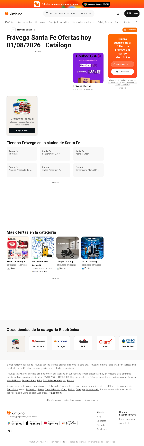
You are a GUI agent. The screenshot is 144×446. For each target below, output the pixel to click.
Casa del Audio (52, 389)
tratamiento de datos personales (126, 83)
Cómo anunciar (127, 419)
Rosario (132, 377)
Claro (64, 389)
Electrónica (40, 22)
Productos (102, 429)
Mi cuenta (133, 13)
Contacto (101, 420)
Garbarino (31, 389)
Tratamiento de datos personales (101, 442)
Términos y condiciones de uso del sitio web (68, 442)
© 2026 (38, 442)
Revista (127, 22)
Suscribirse (131, 30)
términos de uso (115, 82)
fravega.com (55, 392)
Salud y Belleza (105, 22)
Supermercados (25, 22)
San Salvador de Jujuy (54, 380)
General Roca (29, 380)
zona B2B (124, 423)
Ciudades (101, 425)
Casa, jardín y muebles (59, 22)
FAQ (99, 416)
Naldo (71, 389)
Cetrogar (80, 389)
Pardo (41, 389)
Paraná (70, 380)
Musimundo (92, 389)
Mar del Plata (14, 380)
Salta (39, 380)
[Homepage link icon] (47, 400)
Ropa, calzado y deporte (83, 22)
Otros (117, 22)
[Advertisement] (38, 72)
